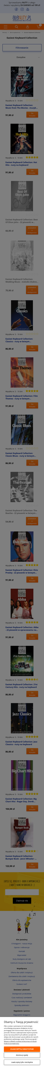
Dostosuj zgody (22, 1055)
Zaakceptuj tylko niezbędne (22, 1062)
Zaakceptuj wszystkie (22, 1049)
